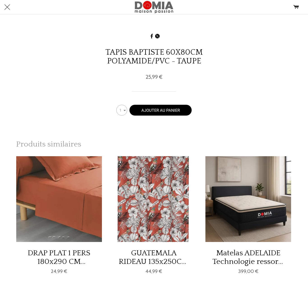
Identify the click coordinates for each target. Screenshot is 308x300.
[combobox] (121, 110)
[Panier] (296, 7)
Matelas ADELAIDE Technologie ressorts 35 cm (248, 257)
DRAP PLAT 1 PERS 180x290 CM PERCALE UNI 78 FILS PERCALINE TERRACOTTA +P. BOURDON (59, 257)
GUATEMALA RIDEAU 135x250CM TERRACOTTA (153, 257)
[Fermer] (7, 7)
